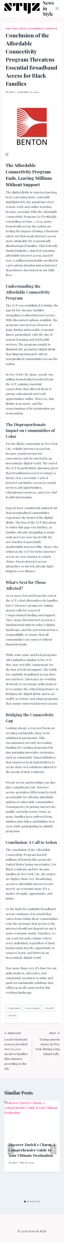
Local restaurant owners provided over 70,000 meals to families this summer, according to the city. (16, 1050)
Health (48, 1008)
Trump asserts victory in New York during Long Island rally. (47, 1043)
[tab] (25, 1201)
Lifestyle (51, 28)
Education (19, 28)
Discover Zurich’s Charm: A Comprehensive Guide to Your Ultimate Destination (32, 1150)
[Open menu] (57, 8)
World (11, 1015)
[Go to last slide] (10, 1149)
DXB (8, 28)
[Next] (53, 1149)
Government (36, 28)
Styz (11, 91)
